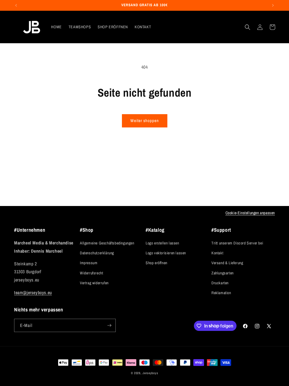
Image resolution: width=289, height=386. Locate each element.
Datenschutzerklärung (97, 252)
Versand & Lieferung (227, 262)
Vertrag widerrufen (94, 282)
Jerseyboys (150, 373)
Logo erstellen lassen (162, 243)
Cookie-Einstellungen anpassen (250, 212)
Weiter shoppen (144, 120)
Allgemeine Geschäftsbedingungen (107, 243)
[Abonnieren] (109, 325)
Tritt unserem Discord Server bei (237, 243)
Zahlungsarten (222, 273)
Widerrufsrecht (91, 273)
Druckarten (220, 282)
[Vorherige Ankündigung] (16, 5)
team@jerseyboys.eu (33, 292)
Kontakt (217, 252)
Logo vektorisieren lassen (166, 252)
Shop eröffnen (156, 262)
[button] (247, 27)
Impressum (88, 262)
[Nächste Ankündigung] (273, 5)
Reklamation (221, 292)
